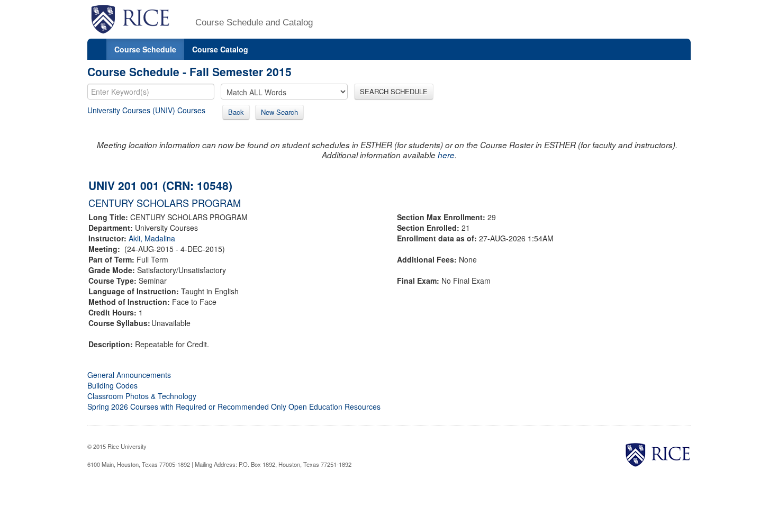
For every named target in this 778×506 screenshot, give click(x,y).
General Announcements (129, 374)
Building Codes (112, 385)
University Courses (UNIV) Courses (146, 110)
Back (236, 112)
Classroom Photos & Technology (141, 396)
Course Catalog (220, 49)
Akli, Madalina (152, 238)
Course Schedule (145, 49)
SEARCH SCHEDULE (394, 91)
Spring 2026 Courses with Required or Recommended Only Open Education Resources (234, 406)
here (446, 154)
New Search (279, 112)
